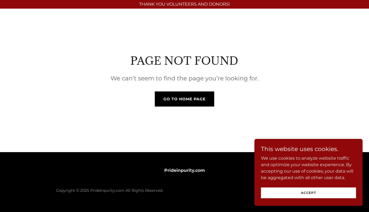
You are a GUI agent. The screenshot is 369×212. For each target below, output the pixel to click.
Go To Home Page (184, 99)
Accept (308, 193)
